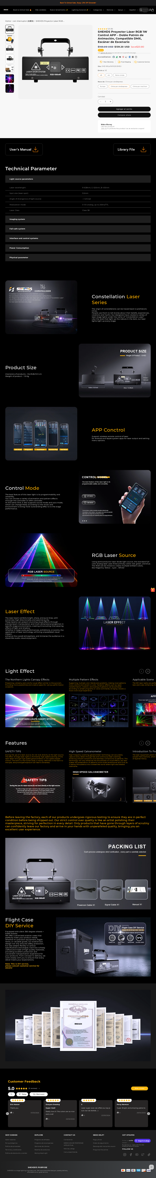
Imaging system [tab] (17, 219)
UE (101, 75)
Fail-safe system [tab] (17, 229)
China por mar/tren (140, 86)
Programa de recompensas (44, 1143)
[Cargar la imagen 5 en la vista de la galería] (9, 78)
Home (8, 21)
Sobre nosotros (10, 1139)
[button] (80, 10)
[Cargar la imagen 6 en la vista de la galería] (9, 88)
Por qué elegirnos (11, 1143)
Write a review (139, 1088)
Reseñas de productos (42, 1150)
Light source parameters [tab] (21, 179)
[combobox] (144, 10)
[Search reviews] (11, 1094)
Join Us (104, 128)
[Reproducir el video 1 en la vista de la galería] (9, 39)
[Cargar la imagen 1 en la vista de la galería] (9, 29)
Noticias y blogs (69, 1148)
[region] (78, 3)
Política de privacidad (12, 1146)
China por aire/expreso (119, 86)
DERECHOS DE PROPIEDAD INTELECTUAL (73, 1144)
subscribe (131, 1140)
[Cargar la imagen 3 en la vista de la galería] (9, 59)
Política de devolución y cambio (16, 1153)
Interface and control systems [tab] (24, 238)
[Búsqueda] (141, 10)
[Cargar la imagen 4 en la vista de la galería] (9, 68)
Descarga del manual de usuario (104, 1146)
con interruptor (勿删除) (23, 21)
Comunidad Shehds (70, 1152)
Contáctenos (68, 1139)
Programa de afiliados (42, 1139)
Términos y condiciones (13, 1150)
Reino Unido (119, 75)
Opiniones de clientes (42, 1146)
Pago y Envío (97, 1139)
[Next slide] (148, 1113)
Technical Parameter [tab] (31, 168)
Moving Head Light (41, 1153)
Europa (102, 86)
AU (109, 75)
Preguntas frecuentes (100, 1150)
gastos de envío (106, 53)
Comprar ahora (124, 115)
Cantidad (101, 97)
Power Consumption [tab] (19, 248)
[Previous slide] (7, 1113)
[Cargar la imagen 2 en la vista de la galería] (9, 49)
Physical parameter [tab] (19, 258)
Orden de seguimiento (101, 1143)
